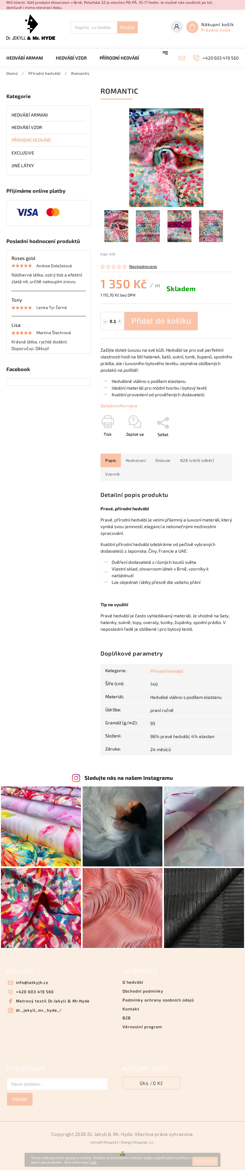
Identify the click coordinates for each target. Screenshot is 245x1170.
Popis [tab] (110, 460)
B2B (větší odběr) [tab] (197, 460)
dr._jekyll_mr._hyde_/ (39, 1010)
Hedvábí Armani (29, 115)
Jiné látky (22, 165)
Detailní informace (118, 405)
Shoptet (111, 1142)
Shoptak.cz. (144, 1142)
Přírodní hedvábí (31, 140)
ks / (151, 1083)
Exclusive (22, 152)
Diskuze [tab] (163, 460)
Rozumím (205, 1161)
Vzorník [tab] (112, 474)
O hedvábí (132, 982)
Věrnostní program (142, 1026)
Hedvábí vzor (26, 127)
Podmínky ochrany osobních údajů (158, 999)
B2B (126, 1017)
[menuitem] (27, 58)
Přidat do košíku (161, 321)
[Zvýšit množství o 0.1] (119, 322)
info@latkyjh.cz (32, 982)
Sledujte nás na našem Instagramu (129, 777)
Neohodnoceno (143, 266)
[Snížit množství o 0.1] (105, 322)
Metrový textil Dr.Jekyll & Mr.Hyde (53, 1000)
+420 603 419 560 (35, 991)
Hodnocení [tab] (136, 460)
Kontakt (130, 1008)
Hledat (127, 27)
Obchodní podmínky (142, 991)
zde (93, 1162)
